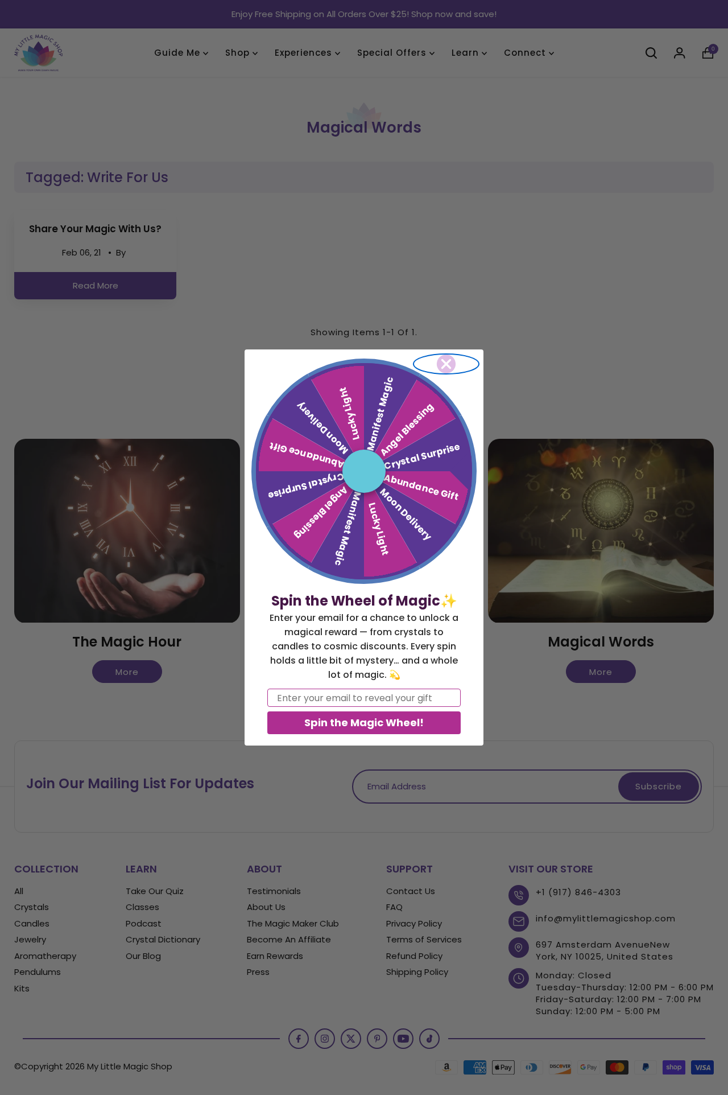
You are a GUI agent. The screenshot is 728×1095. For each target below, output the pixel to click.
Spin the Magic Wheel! (364, 722)
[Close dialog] (446, 364)
